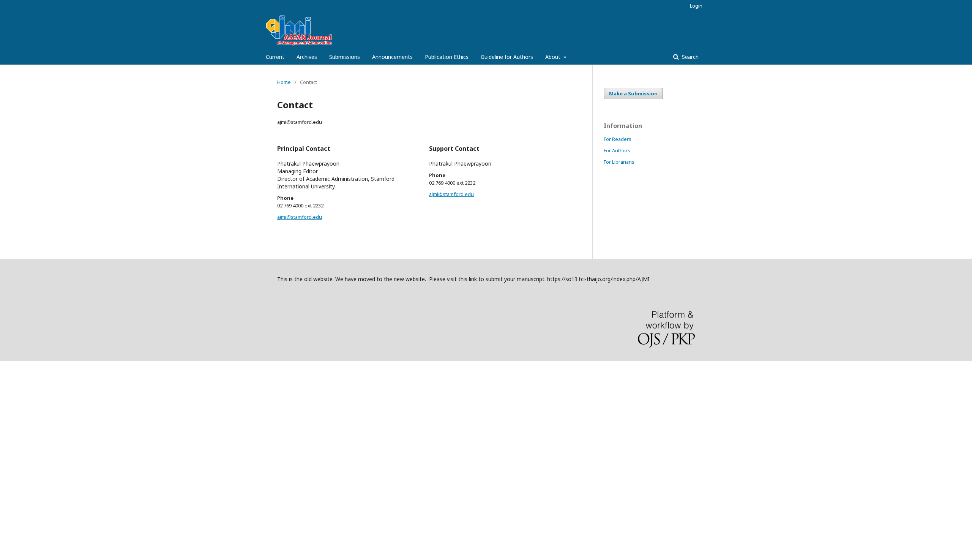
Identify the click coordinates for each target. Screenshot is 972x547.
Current (275, 56)
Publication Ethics (447, 56)
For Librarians (619, 161)
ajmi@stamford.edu (299, 216)
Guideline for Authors (507, 56)
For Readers (617, 139)
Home (284, 82)
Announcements (392, 56)
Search (689, 56)
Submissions (344, 56)
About (553, 56)
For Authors (617, 150)
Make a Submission (633, 93)
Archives (307, 56)
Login (696, 5)
